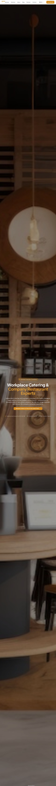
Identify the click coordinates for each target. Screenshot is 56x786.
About (18, 2)
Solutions (13, 2)
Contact (34, 2)
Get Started (50, 2)
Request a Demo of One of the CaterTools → (28, 408)
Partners (28, 2)
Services (7, 2)
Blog (23, 2)
